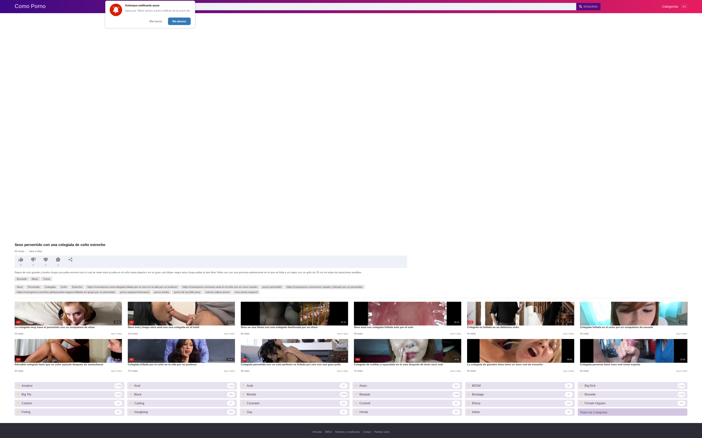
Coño (64, 286)
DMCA (328, 432)
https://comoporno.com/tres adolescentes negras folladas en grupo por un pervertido (66, 292)
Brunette (22, 278)
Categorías (670, 6)
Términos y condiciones (347, 432)
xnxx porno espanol (246, 292)
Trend (46, 278)
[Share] (70, 260)
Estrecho (77, 286)
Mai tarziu (156, 21)
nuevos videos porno (217, 292)
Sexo (20, 286)
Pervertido (34, 286)
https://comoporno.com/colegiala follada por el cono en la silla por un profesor (132, 286)
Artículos (317, 432)
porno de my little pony (187, 292)
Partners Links (382, 432)
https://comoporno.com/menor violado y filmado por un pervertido (324, 286)
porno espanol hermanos (134, 292)
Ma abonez (179, 21)
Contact (367, 432)
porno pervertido (272, 286)
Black (35, 278)
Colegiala (50, 286)
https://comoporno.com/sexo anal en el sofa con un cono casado (219, 286)
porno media (161, 292)
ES (684, 6)
